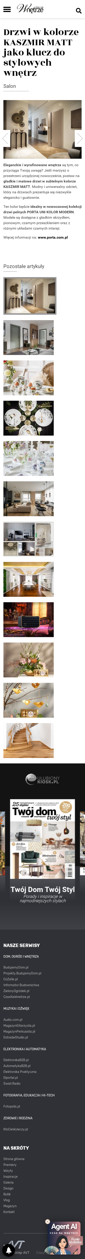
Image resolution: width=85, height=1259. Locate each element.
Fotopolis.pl (11, 1106)
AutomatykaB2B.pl (16, 1066)
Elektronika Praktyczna (19, 1072)
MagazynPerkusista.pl (19, 1032)
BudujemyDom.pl (15, 967)
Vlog (6, 1200)
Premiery (10, 1165)
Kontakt (9, 1212)
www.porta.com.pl (53, 237)
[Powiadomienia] (8, 1250)
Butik (7, 1194)
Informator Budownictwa (21, 985)
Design (8, 1188)
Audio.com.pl (12, 1020)
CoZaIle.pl (10, 979)
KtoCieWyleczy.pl (15, 1129)
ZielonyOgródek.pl (16, 991)
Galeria (8, 1183)
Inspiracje (10, 1177)
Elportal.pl (10, 1078)
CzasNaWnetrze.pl (16, 997)
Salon (9, 86)
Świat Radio (11, 1084)
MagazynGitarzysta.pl (19, 1026)
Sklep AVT (21, 1252)
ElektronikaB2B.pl (16, 1060)
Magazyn (10, 1206)
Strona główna (13, 1159)
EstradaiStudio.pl (15, 1037)
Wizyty (8, 1171)
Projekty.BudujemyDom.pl (22, 973)
